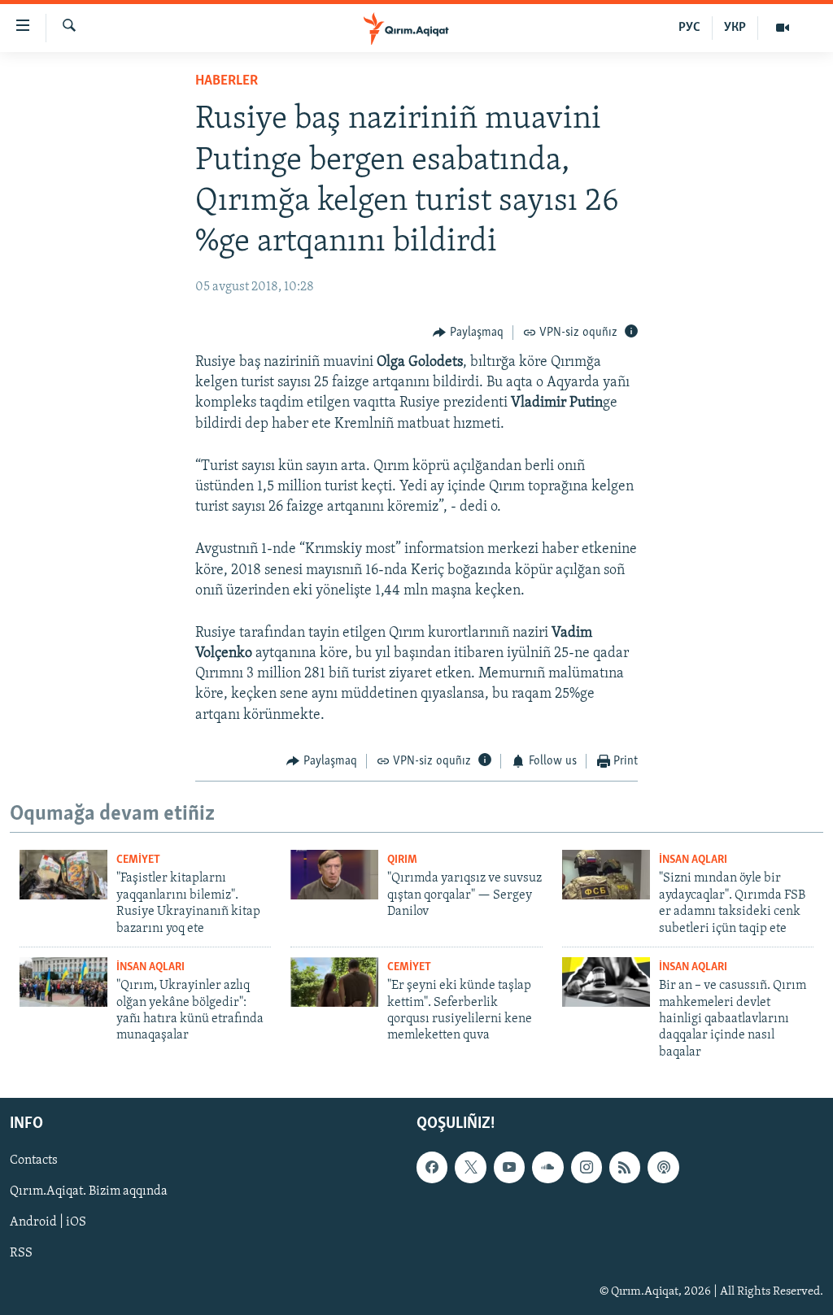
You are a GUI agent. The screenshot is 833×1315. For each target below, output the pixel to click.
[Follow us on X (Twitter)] (470, 1167)
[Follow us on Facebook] (431, 1167)
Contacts (34, 1160)
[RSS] (624, 1167)
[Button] (468, 332)
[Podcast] (663, 1167)
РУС (689, 27)
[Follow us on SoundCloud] (547, 1167)
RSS (21, 1254)
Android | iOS (48, 1223)
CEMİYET (138, 860)
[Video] (782, 27)
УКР (735, 27)
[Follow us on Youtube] (509, 1167)
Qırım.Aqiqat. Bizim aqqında (89, 1192)
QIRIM (402, 860)
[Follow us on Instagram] (586, 1167)
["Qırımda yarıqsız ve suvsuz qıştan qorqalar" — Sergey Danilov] (334, 874)
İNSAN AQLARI (693, 860)
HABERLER (226, 81)
